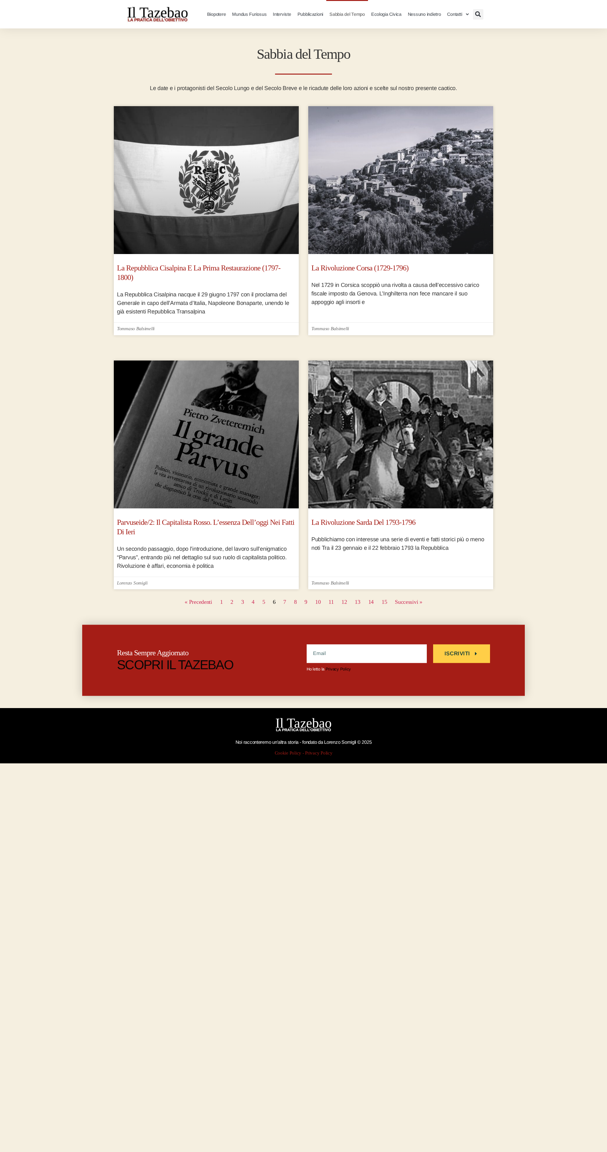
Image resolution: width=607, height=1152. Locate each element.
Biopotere (216, 14)
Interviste (282, 14)
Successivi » (408, 602)
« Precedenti (198, 602)
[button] (478, 14)
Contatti (454, 14)
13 (357, 602)
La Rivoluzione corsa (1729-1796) (359, 268)
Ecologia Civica (386, 14)
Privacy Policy (338, 669)
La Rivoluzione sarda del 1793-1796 (363, 522)
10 (318, 602)
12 (344, 602)
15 (384, 602)
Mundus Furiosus (249, 14)
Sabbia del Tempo (347, 14)
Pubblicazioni (310, 14)
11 (331, 602)
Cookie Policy (288, 753)
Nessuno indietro (424, 14)
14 (371, 602)
